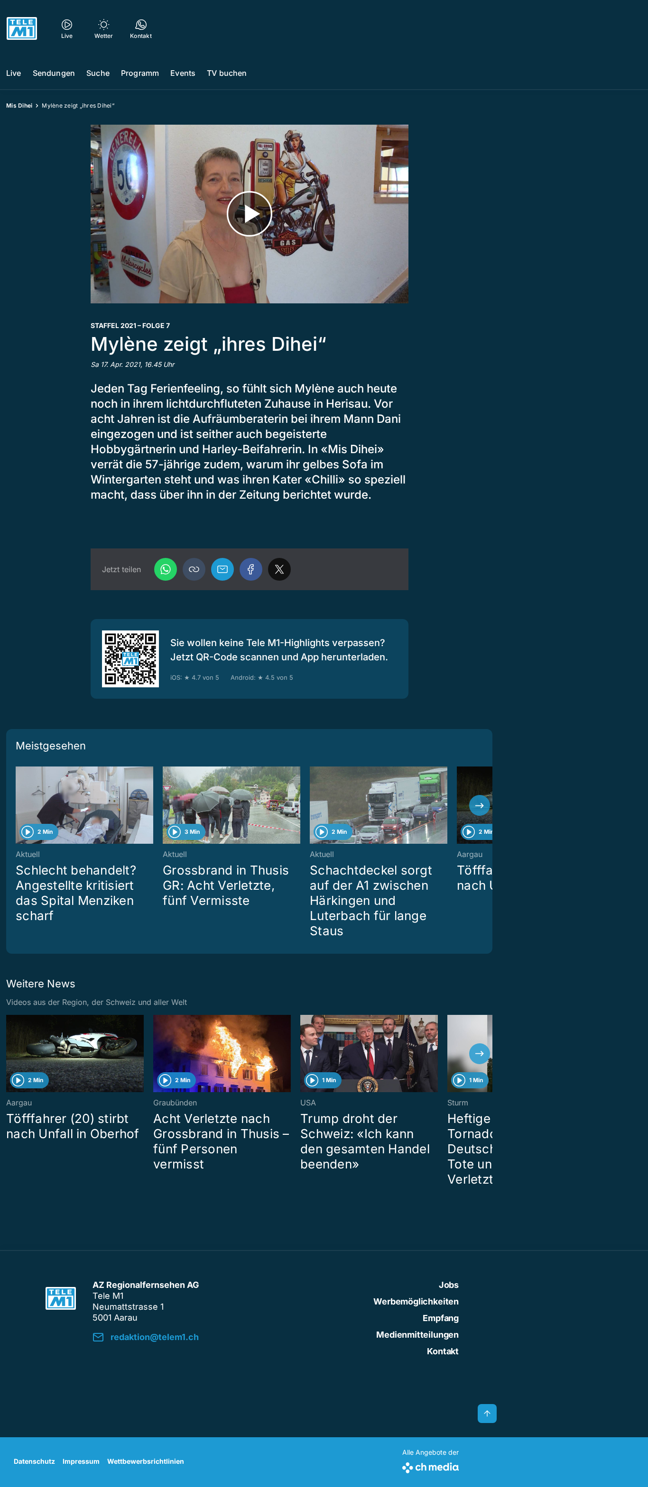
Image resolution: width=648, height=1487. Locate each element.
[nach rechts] (479, 805)
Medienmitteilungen (417, 1335)
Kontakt (443, 1351)
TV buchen (227, 73)
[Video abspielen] (249, 214)
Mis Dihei (19, 105)
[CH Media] (430, 1466)
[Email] (222, 569)
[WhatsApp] (165, 569)
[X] (279, 569)
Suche (98, 73)
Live (13, 73)
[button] (194, 569)
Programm (140, 73)
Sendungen (54, 73)
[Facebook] (251, 569)
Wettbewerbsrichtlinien (145, 1461)
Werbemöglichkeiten (416, 1301)
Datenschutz (34, 1461)
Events (182, 73)
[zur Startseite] (22, 28)
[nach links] (19, 805)
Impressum (81, 1461)
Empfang (441, 1318)
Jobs (449, 1285)
